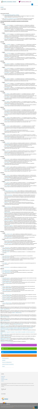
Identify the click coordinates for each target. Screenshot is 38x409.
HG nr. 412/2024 (7, 48)
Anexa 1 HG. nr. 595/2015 (8, 220)
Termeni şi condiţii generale (6, 362)
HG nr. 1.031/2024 (7, 53)
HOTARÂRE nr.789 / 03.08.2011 (5, 336)
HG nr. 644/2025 (7, 34)
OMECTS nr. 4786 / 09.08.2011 (5, 334)
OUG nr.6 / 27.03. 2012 (4, 329)
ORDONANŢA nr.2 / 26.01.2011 (5, 339)
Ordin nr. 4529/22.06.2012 (6, 288)
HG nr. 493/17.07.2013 (6, 249)
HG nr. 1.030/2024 (7, 44)
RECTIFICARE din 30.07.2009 (7, 271)
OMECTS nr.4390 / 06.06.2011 (5, 338)
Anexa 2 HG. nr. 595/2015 (8, 225)
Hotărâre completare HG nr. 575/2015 (10, 190)
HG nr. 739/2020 (7, 109)
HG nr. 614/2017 (7, 166)
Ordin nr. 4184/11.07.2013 (6, 282)
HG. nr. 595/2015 (7, 217)
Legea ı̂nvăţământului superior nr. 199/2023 (11, 14)
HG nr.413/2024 (7, 57)
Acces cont (32, 4)
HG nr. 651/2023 (7, 68)
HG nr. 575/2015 (7, 199)
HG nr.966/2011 (5, 263)
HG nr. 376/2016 (7, 178)
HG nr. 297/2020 (7, 120)
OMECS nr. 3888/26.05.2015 (4, 309)
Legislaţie (3, 360)
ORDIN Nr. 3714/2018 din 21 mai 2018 (11, 18)
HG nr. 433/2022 (7, 78)
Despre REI (6, 355)
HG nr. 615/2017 (7, 159)
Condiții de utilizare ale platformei (8, 364)
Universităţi (6, 348)
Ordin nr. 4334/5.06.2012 (6, 286)
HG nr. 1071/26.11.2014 (8, 234)
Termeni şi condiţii (4, 379)
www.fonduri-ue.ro (4, 384)
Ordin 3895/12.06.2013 (6, 280)
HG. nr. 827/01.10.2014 (8, 240)
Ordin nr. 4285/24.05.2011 (6, 294)
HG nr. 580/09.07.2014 (8, 237)
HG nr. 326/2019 (7, 130)
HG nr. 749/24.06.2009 (6, 272)
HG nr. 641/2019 (7, 134)
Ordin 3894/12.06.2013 (6, 278)
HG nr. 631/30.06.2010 (6, 267)
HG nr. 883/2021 (7, 93)
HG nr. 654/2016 (7, 175)
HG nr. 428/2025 (7, 38)
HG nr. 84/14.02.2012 (5, 257)
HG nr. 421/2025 (7, 29)
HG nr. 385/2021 (7, 104)
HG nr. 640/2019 (7, 125)
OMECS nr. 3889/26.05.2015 (16, 312)
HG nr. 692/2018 (7, 143)
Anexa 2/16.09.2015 (7, 212)
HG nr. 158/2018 (7, 146)
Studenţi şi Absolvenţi (7, 345)
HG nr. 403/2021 (7, 96)
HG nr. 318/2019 (7, 137)
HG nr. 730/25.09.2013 (6, 247)
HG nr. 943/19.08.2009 (6, 270)
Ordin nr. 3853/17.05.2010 (6, 302)
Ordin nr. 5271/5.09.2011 (6, 296)
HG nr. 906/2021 (7, 101)
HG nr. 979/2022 (7, 83)
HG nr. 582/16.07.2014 (8, 243)
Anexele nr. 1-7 (6, 202)
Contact (3, 366)
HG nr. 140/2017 (7, 162)
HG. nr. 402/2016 (7, 185)
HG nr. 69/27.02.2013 (5, 251)
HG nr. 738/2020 (7, 117)
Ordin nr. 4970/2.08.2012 (6, 290)
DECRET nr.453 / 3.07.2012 (4, 325)
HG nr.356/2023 (7, 72)
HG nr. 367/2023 (7, 63)
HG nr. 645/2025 (7, 25)
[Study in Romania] (19, 398)
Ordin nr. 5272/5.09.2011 (6, 298)
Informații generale (5, 358)
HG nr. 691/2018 (7, 150)
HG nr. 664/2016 (7, 182)
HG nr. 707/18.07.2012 (6, 255)
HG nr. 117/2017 (7, 170)
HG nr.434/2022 (7, 87)
